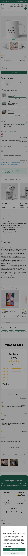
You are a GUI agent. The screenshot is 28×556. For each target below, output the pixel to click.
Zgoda (5, 528)
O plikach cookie (18, 528)
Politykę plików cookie (9, 542)
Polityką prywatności (11, 534)
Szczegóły (10, 528)
